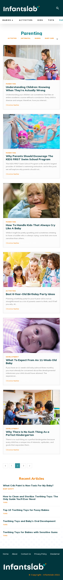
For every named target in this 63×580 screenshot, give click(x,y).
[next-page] (29, 465)
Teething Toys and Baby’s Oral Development (29, 521)
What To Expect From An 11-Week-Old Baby (31, 361)
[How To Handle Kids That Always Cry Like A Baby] (31, 200)
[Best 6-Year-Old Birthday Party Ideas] (31, 269)
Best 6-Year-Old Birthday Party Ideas (30, 294)
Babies (38, 38)
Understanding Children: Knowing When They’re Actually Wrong (28, 88)
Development (12, 357)
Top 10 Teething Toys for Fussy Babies (26, 510)
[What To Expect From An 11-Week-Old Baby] (31, 335)
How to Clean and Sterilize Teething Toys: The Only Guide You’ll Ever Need (30, 497)
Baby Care (49, 38)
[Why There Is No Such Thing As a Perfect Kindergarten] (31, 407)
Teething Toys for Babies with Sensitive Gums (30, 532)
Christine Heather (12, 105)
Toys (5, 502)
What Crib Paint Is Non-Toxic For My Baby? (28, 485)
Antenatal (25, 38)
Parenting (11, 84)
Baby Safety (8, 489)
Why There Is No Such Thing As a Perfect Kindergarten (27, 433)
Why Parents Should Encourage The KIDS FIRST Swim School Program (29, 157)
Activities (12, 38)
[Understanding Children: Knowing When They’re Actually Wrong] (31, 62)
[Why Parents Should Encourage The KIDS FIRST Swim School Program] (31, 131)
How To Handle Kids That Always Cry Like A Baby (30, 226)
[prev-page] (5, 465)
